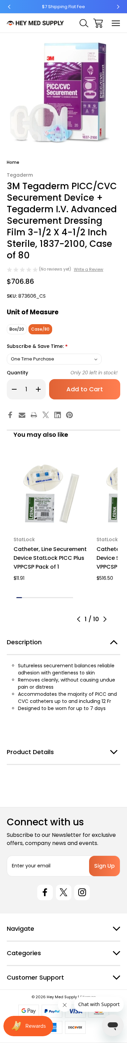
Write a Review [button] (88, 269)
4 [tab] (36, 597)
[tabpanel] (50, 518)
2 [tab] (25, 597)
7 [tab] (53, 597)
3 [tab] (31, 597)
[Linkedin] (57, 415)
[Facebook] (10, 415)
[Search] (84, 23)
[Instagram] (82, 892)
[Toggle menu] (116, 23)
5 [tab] (42, 597)
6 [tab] (47, 597)
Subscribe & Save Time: (37, 347)
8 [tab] (59, 597)
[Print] (33, 415)
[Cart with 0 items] (98, 23)
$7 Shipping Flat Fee (63, 6)
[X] (45, 415)
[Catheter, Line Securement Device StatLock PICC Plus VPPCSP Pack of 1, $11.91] (51, 492)
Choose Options (51, 520)
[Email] (22, 415)
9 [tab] (64, 597)
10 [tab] (70, 597)
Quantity (17, 372)
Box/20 (16, 329)
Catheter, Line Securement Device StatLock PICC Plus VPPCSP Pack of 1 (50, 558)
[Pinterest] (69, 415)
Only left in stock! (94, 372)
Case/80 (40, 329)
